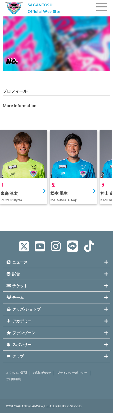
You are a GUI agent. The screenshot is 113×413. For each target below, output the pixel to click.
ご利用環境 (13, 379)
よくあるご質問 (16, 372)
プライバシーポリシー (72, 372)
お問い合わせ (42, 372)
